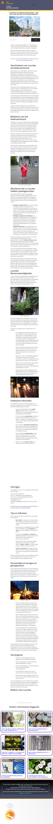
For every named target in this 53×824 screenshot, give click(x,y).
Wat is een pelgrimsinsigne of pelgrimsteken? (38, 729)
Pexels (29, 793)
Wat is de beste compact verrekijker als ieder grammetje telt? (13, 729)
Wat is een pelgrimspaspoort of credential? (39, 753)
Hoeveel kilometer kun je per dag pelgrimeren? (12, 776)
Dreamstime (24, 793)
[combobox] (20, 40)
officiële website (25, 508)
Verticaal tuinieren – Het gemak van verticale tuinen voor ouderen (13, 753)
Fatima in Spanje (32, 131)
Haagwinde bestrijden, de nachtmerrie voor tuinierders (38, 776)
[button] (34, 5)
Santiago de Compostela (27, 570)
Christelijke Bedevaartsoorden (27, 60)
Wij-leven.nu (9, 3)
